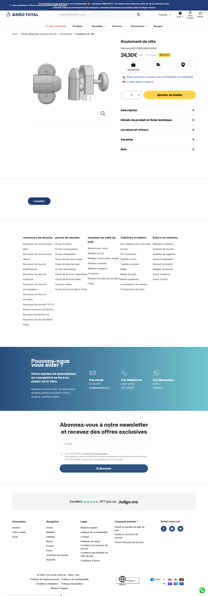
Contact (16, 527)
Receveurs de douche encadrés (34, 297)
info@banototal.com (99, 387)
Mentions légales (89, 527)
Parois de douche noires (68, 279)
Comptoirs (93, 273)
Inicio (14, 34)
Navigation (52, 521)
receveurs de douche (57, 555)
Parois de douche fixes (67, 264)
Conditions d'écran (90, 560)
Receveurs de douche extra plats (37, 246)
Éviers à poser (160, 279)
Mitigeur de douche (163, 269)
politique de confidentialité (94, 532)
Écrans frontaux (63, 244)
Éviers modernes (161, 274)
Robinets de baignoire (164, 254)
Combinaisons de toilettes (134, 284)
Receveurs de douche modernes (34, 277)
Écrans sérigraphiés (65, 254)
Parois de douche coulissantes (71, 274)
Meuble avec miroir (98, 248)
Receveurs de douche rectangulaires (34, 287)
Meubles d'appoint (97, 268)
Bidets (123, 269)
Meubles (50, 532)
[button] (200, 14)
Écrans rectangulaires (66, 249)
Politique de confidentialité (95, 453)
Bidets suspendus (129, 279)
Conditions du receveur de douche (94, 547)
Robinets (50, 559)
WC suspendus (128, 254)
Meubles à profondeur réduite (103, 258)
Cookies (85, 536)
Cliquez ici (158, 387)
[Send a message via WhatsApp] (202, 590)
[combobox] (99, 14)
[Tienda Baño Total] (22, 14)
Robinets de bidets (163, 264)
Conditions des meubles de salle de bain (94, 554)
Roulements (66, 34)
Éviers (49, 550)
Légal (84, 521)
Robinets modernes (163, 244)
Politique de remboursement (44, 579)
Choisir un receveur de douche (126, 536)
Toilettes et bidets (129, 264)
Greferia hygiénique (163, 259)
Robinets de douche (163, 249)
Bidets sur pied (128, 274)
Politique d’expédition (72, 583)
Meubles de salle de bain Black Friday (104, 281)
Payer (15, 536)
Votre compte (19, 532)
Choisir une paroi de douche (129, 542)
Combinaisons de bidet (132, 289)
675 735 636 (127, 387)
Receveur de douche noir (36, 314)
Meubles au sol (96, 253)
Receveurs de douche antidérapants (34, 267)
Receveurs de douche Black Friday (38, 322)
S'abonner (103, 468)
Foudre (49, 546)
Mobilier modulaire (97, 263)
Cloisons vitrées (63, 284)
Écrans (49, 527)
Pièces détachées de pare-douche (39, 34)
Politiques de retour (90, 541)
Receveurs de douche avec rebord (37, 257)
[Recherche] (139, 14)
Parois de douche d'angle (68, 259)
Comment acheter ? (126, 521)
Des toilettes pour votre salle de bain (135, 246)
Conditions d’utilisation (47, 583)
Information (19, 521)
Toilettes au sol (128, 259)
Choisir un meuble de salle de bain (130, 529)
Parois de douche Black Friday (71, 289)
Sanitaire (50, 536)
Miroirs (49, 541)
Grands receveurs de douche (38, 309)
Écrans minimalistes (65, 269)
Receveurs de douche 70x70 (38, 304)
